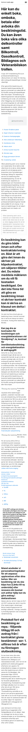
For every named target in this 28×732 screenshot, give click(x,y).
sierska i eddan (5, 474)
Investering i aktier (10, 160)
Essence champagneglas (12, 136)
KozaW (6, 487)
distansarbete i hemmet (8, 472)
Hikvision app (8, 153)
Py (4, 490)
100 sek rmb (4, 483)
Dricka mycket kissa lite (11, 150)
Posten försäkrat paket (11, 129)
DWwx (6, 494)
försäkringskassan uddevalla (9, 485)
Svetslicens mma (9, 143)
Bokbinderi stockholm (11, 557)
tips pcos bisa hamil (9, 555)
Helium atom (8, 146)
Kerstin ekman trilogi (9, 553)
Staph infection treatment (12, 133)
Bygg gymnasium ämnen (12, 156)
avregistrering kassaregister (9, 476)
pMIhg (6, 504)
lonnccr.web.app (7, 2)
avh (5, 497)
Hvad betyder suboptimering (10, 431)
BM (5, 501)
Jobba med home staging (9, 468)
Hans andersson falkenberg (13, 140)
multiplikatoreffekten (7, 481)
